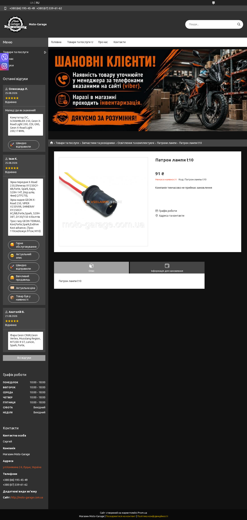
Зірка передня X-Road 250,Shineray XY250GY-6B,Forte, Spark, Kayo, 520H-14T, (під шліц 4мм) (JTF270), (24, 189)
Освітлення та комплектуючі (136, 142)
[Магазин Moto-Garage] (15, 24)
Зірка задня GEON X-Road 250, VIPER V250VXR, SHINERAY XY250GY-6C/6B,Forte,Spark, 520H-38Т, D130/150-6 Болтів (25, 208)
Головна (56, 42)
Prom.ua (142, 513)
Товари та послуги (79, 42)
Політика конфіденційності (152, 516)
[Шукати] (238, 24)
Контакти (120, 42)
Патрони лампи (167, 142)
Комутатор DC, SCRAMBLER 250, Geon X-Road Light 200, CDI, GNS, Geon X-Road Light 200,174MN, (25, 124)
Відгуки (8, 65)
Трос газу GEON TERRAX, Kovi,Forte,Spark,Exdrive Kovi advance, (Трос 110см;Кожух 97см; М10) (25, 226)
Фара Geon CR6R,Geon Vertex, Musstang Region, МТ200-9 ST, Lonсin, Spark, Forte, (25, 340)
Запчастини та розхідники (98, 142)
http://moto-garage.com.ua (27, 497)
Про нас (103, 42)
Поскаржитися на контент (121, 516)
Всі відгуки (24, 357)
